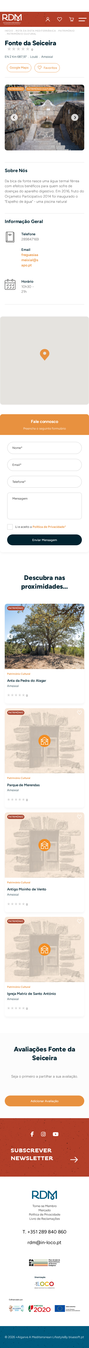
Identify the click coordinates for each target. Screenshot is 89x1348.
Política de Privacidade (44, 1214)
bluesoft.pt (76, 1337)
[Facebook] (32, 1134)
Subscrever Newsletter (32, 1154)
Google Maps (19, 67)
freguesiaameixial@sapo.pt (29, 260)
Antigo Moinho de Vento (26, 889)
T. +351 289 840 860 (44, 1232)
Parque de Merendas (23, 785)
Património (66, 30)
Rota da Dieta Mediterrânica (36, 30)
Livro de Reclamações (44, 1218)
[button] (83, 19)
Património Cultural (21, 33)
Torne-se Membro (45, 1206)
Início (9, 30)
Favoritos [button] (50, 68)
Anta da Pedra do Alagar (26, 680)
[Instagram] (43, 1134)
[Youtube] (56, 1134)
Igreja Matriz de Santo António (31, 994)
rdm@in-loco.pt (44, 1242)
